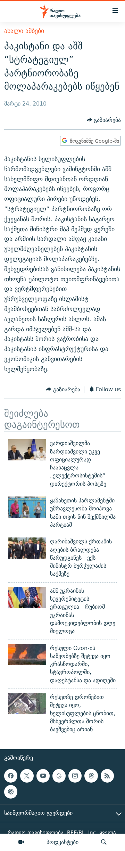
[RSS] (107, 776)
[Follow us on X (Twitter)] (26, 776)
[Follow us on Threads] (91, 776)
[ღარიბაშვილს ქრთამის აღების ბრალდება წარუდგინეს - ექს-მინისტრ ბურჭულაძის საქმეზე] (27, 548)
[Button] (104, 120)
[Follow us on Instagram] (75, 776)
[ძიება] (103, 842)
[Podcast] (10, 792)
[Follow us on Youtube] (43, 776)
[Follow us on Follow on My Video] (59, 776)
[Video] (21, 842)
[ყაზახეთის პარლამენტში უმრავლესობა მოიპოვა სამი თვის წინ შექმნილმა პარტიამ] (27, 507)
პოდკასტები (62, 842)
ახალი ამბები (24, 30)
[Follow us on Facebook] (10, 776)
